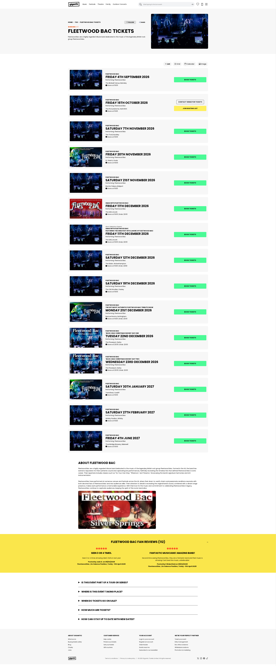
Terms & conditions (111, 658)
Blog (69, 645)
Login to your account (146, 639)
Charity (70, 647)
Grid (178, 64)
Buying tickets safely (75, 642)
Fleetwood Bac (120, 80)
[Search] (192, 4)
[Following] (197, 4)
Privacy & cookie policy (127, 658)
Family (108, 4)
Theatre (101, 4)
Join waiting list (190, 108)
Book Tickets (190, 80)
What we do (72, 639)
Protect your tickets (110, 642)
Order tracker (143, 645)
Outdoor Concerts (120, 4)
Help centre (107, 639)
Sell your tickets (109, 645)
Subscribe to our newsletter (148, 650)
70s (76, 22)
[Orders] (202, 4)
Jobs (69, 650)
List (168, 64)
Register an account (146, 642)
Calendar (190, 64)
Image (203, 64)
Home (70, 22)
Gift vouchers (108, 647)
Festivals (92, 4)
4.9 (77, 27)
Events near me (144, 647)
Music (85, 4)
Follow (131, 22)
